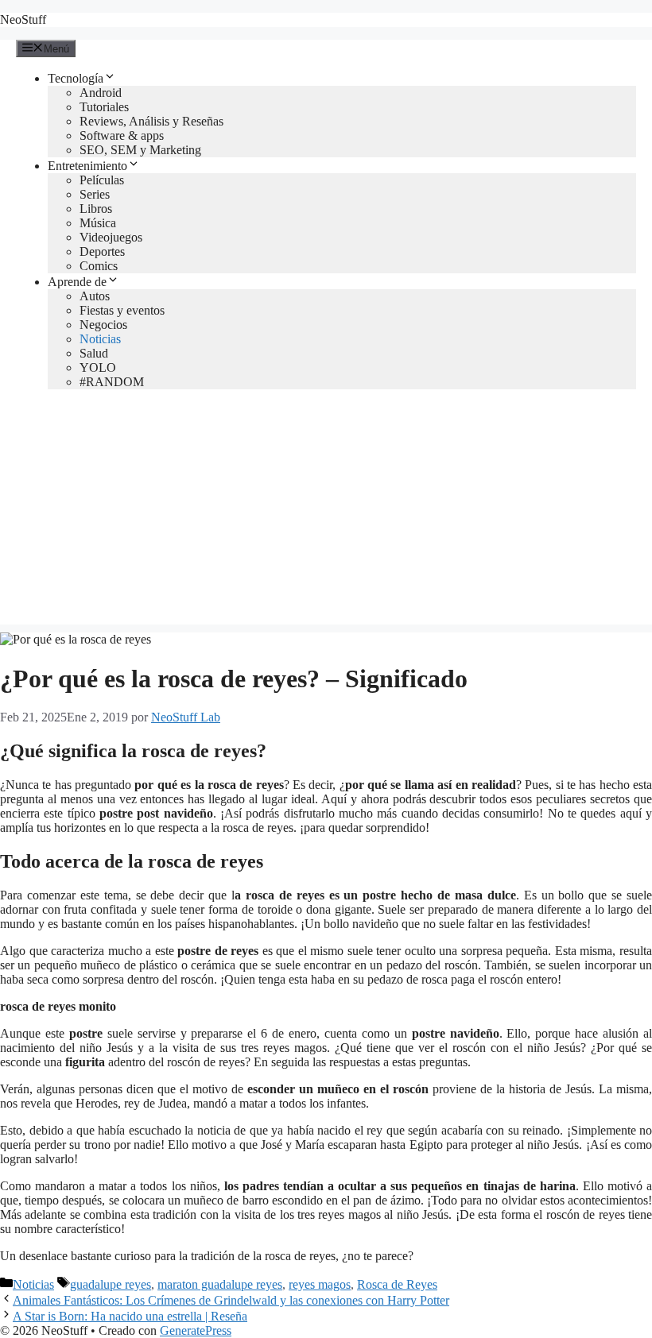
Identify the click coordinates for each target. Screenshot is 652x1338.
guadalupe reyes (110, 1284)
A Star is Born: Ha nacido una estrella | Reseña (130, 1316)
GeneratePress (195, 1330)
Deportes (102, 251)
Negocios (103, 324)
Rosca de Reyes (397, 1284)
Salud (94, 353)
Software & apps (122, 135)
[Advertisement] (326, 513)
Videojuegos (111, 237)
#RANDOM (112, 382)
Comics (99, 266)
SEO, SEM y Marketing (140, 150)
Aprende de (77, 281)
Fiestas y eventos (122, 310)
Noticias (100, 339)
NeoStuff (23, 19)
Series (95, 194)
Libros (96, 208)
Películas (102, 180)
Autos (95, 296)
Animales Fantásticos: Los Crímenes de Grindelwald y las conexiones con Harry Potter (231, 1300)
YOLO (98, 367)
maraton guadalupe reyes (219, 1284)
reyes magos (320, 1284)
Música (98, 223)
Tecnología (75, 78)
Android (101, 92)
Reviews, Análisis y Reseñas (151, 121)
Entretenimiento (87, 165)
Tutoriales (104, 107)
